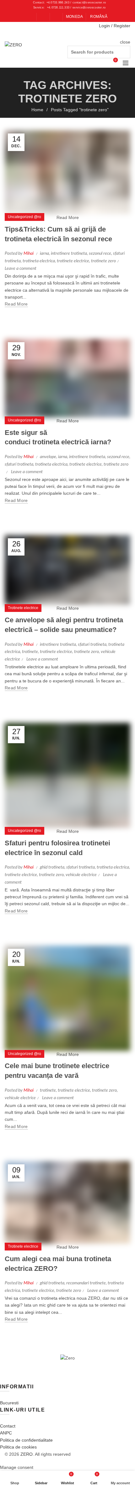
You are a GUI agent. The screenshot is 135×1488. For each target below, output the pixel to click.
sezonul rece (100, 253)
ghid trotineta (52, 867)
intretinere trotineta (69, 253)
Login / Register (114, 25)
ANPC (6, 1432)
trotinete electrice (73, 261)
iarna (44, 253)
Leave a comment (20, 268)
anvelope (48, 457)
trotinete (30, 652)
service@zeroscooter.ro (89, 7)
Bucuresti (9, 1402)
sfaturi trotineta (19, 464)
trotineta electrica (39, 261)
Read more (16, 303)
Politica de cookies (18, 1446)
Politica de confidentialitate (26, 1440)
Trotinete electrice (23, 608)
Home (37, 109)
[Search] (125, 34)
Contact (7, 1425)
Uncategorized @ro (24, 217)
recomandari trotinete (86, 1283)
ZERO (26, 1454)
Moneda (74, 16)
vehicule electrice (81, 875)
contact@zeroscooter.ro (89, 2)
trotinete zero (103, 261)
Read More (68, 217)
